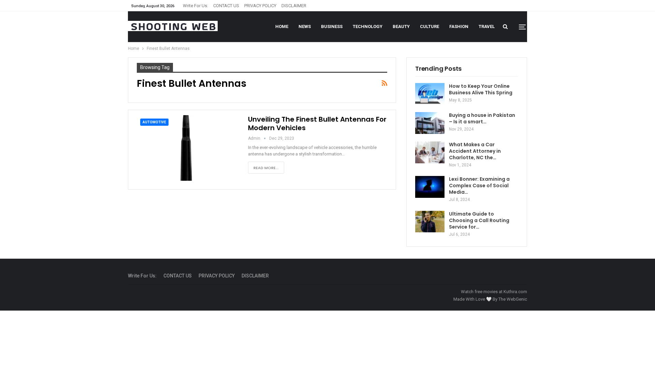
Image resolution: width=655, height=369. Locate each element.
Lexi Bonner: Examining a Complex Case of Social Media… (479, 185)
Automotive (154, 122)
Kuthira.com (515, 291)
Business (332, 26)
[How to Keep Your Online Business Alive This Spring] (430, 94)
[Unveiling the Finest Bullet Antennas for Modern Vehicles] (188, 148)
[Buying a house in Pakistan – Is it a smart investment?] (430, 123)
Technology (367, 26)
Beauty (401, 26)
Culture (429, 26)
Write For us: (195, 5)
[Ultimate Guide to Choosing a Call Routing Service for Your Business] (430, 222)
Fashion (458, 26)
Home (281, 26)
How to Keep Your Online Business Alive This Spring (480, 89)
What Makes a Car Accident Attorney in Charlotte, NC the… (475, 151)
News (305, 26)
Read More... (266, 167)
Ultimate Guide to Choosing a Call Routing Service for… (479, 220)
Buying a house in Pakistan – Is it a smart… (482, 118)
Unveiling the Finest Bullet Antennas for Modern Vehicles (317, 123)
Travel (487, 26)
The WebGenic (512, 299)
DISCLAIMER (293, 5)
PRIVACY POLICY (260, 5)
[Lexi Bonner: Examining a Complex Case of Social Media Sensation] (430, 187)
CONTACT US (226, 5)
